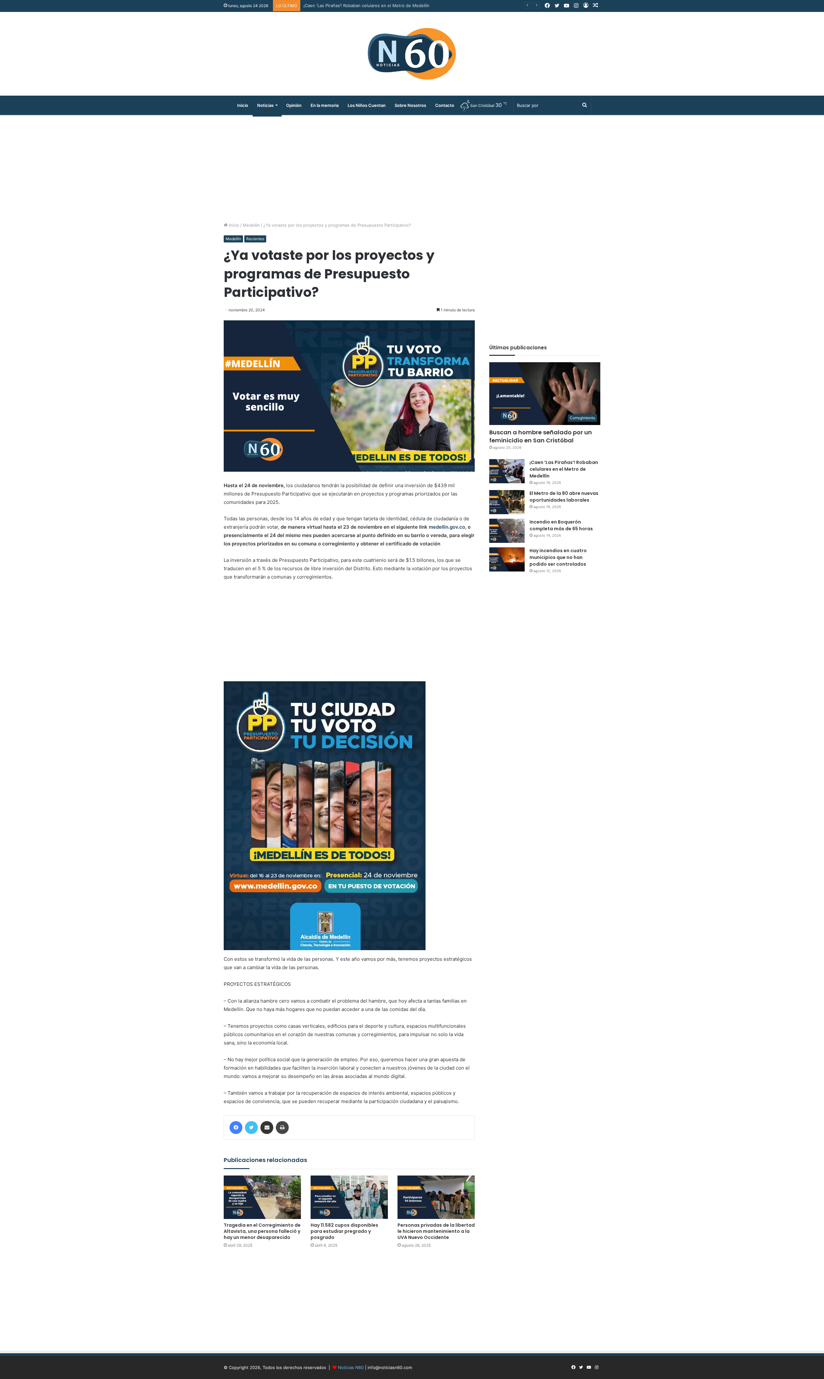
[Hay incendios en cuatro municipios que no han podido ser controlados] (507, 559)
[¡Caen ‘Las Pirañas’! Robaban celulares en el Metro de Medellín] (507, 471)
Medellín (251, 225)
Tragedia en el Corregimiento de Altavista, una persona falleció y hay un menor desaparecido (262, 1231)
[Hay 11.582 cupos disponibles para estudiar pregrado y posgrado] (349, 1197)
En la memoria (325, 105)
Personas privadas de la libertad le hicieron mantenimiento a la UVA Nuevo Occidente (436, 1231)
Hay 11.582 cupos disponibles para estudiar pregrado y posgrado (344, 1231)
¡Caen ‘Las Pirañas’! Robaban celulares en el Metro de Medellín (563, 469)
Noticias (265, 105)
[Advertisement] (412, 167)
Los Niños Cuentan (367, 105)
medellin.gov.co (447, 527)
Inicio (242, 105)
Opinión (294, 105)
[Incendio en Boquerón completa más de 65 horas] (507, 531)
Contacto (444, 105)
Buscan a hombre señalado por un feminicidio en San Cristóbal (540, 436)
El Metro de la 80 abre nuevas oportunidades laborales (359, 5)
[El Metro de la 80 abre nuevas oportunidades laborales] (507, 502)
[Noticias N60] (412, 54)
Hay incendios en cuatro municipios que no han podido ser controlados (558, 557)
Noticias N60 (351, 1367)
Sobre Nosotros (410, 105)
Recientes (255, 238)
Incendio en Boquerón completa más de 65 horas (561, 525)
